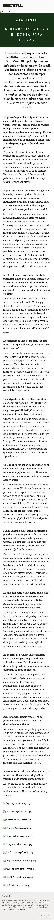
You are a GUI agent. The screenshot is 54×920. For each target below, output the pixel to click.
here (23, 910)
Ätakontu (11, 53)
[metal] (13, 5)
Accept (45, 915)
